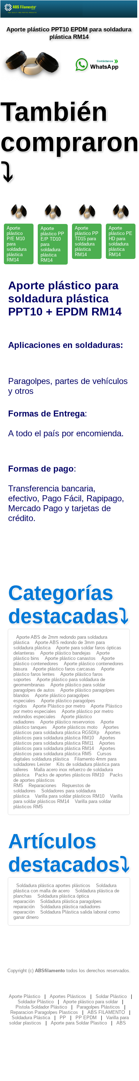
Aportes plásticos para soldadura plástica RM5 (64, 751)
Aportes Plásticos (68, 996)
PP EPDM (86, 1017)
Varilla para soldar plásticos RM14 (67, 798)
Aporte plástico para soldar (90, 1001)
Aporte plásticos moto (75, 727)
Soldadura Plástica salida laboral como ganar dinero (66, 914)
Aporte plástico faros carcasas (64, 669)
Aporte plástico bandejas (65, 653)
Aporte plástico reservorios (67, 722)
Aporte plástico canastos (70, 658)
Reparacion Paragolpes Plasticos (44, 1012)
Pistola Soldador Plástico (41, 1007)
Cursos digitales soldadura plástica (62, 756)
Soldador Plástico (36, 1001)
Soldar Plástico (111, 996)
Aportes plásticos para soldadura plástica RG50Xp (66, 730)
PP (63, 1017)
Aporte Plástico (24, 996)
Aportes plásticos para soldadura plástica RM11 (64, 740)
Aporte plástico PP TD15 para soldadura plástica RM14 (86, 241)
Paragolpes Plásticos (98, 1007)
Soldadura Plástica (31, 1017)
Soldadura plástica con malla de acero (64, 888)
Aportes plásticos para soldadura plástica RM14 (64, 745)
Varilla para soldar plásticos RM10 (69, 796)
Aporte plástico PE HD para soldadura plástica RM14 (120, 241)
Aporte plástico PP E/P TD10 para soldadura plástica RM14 (52, 244)
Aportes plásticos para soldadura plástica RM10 (67, 735)
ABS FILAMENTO (106, 1012)
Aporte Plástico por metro (59, 706)
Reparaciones (42, 785)
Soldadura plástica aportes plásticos (53, 885)
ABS (121, 1023)
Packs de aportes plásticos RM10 (69, 775)
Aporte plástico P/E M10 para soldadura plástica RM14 (16, 243)
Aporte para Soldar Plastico (79, 1023)
